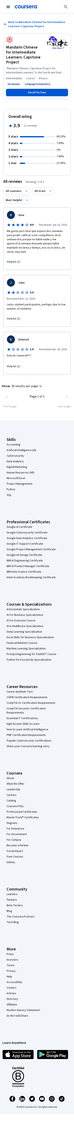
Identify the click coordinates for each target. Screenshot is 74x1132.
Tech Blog (13, 922)
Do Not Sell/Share (17, 1016)
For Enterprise (15, 829)
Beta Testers (15, 905)
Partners (12, 900)
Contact (11, 988)
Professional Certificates (22, 812)
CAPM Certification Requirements (27, 697)
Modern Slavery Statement (23, 1010)
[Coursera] (26, 7)
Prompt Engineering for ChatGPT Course (31, 654)
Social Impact (15, 851)
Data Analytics (15, 461)
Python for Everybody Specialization (29, 660)
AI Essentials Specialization (23, 609)
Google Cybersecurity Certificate (27, 533)
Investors (12, 960)
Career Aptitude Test (20, 692)
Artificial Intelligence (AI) (21, 450)
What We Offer (15, 784)
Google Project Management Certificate (31, 549)
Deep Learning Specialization (24, 632)
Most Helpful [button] (14, 200)
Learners (12, 894)
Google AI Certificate (19, 527)
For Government (17, 834)
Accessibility (14, 982)
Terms (11, 965)
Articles (11, 993)
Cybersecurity (15, 456)
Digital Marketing (17, 467)
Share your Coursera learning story (28, 746)
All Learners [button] (13, 191)
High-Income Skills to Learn (23, 724)
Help (9, 977)
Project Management (19, 484)
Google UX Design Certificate (24, 555)
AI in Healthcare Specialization (25, 626)
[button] (22, 386)
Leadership (13, 789)
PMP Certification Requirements (26, 735)
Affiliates (12, 1005)
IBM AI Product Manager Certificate (28, 566)
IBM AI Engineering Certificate (25, 561)
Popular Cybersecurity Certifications (29, 741)
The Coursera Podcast (20, 917)
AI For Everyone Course (21, 620)
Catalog (11, 801)
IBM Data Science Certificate (24, 572)
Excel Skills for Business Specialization (30, 637)
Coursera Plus (15, 806)
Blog (9, 911)
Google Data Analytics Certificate (27, 538)
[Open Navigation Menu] (8, 7)
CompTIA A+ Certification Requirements (31, 703)
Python (11, 489)
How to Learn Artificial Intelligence (27, 729)
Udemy (11, 862)
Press (10, 954)
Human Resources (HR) (20, 473)
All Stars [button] (40, 191)
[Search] (66, 7)
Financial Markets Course (22, 643)
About (10, 778)
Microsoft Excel (16, 478)
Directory (12, 999)
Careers (11, 795)
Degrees (12, 823)
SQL (9, 495)
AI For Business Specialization (25, 615)
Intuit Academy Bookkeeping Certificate (31, 577)
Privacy (11, 971)
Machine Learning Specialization (26, 649)
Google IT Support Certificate (25, 544)
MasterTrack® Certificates (23, 817)
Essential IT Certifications (22, 718)
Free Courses (15, 857)
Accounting (13, 445)
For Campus (14, 840)
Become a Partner (18, 845)
